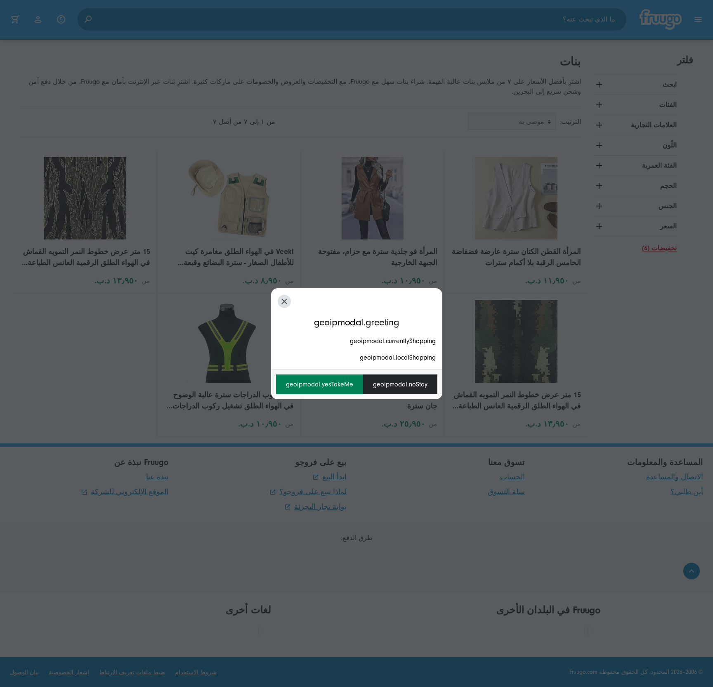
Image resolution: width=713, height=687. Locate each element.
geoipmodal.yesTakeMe (319, 384)
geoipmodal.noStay (400, 384)
